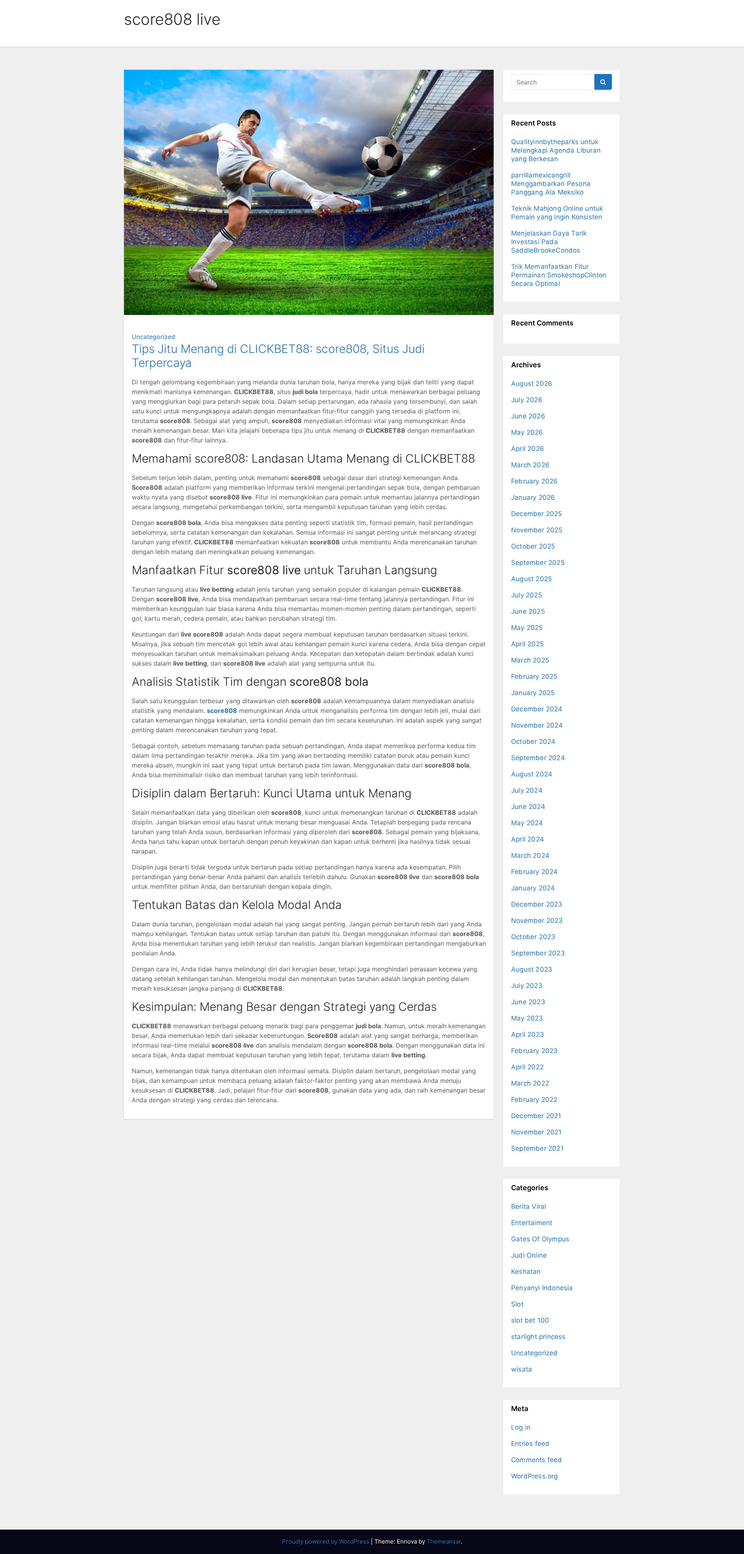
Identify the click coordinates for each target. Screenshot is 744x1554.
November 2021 (536, 1132)
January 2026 (533, 497)
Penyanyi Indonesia (542, 1288)
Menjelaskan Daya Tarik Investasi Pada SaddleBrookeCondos (549, 241)
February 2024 (534, 872)
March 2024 (530, 855)
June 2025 (528, 611)
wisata (521, 1369)
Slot (517, 1304)
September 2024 (538, 758)
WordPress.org (534, 1476)
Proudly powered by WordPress (326, 1541)
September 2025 (538, 562)
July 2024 (526, 790)
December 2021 (536, 1116)
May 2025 (527, 628)
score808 (222, 710)
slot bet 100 (530, 1320)
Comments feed (536, 1460)
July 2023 (526, 986)
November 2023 (537, 920)
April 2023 (527, 1034)
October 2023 (533, 937)
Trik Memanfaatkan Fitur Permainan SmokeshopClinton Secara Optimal (558, 275)
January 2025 (533, 693)
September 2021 (537, 1148)
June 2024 (528, 807)
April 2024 (527, 839)
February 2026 (534, 481)
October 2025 (533, 546)
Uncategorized (153, 337)
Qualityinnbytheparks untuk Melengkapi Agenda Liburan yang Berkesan (556, 150)
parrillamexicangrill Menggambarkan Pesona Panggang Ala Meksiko (551, 183)
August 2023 (531, 969)
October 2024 (533, 741)
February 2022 (534, 1099)
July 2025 (526, 595)
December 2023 (537, 904)
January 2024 (533, 888)
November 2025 (537, 530)
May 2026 (527, 432)
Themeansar (444, 1541)
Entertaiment (531, 1223)
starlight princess (538, 1337)
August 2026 (531, 383)
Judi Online (529, 1255)
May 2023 (527, 1018)
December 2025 (536, 514)
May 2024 (527, 823)
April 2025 (527, 644)
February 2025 (534, 676)
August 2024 (531, 774)
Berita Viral (528, 1206)
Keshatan (526, 1271)
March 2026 (530, 465)
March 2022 (530, 1083)
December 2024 (537, 709)
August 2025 (531, 579)
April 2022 (527, 1067)
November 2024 (537, 725)
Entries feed (530, 1443)
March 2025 (530, 660)
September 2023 (538, 953)
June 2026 (528, 416)
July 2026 (526, 400)
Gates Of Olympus (540, 1239)
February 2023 (534, 1051)
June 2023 (528, 1002)
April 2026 (527, 449)
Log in (520, 1427)
